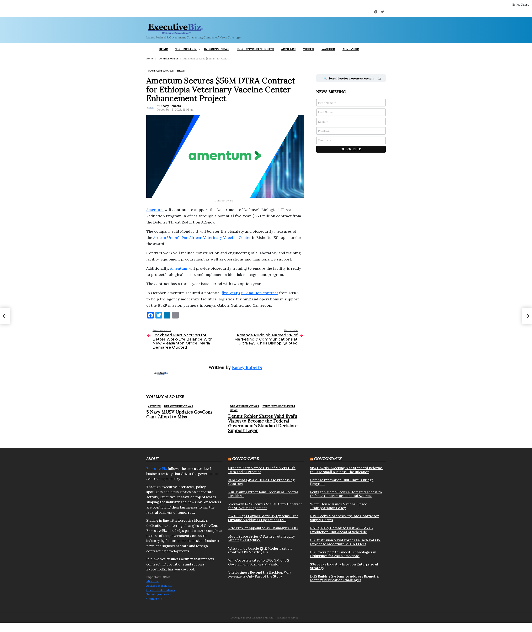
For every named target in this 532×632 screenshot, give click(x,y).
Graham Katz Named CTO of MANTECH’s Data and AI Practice (262, 470)
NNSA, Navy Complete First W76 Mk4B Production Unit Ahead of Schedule (341, 530)
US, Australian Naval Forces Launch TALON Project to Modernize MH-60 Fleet (345, 542)
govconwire (245, 458)
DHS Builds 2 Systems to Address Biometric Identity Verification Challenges (345, 578)
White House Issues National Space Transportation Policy (338, 506)
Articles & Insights (159, 586)
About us (152, 581)
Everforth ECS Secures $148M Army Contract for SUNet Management (265, 506)
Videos (308, 49)
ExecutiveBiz (156, 469)
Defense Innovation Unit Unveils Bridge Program (341, 482)
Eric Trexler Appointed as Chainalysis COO (263, 528)
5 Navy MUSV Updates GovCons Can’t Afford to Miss (179, 414)
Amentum (178, 268)
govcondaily (328, 458)
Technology (186, 49)
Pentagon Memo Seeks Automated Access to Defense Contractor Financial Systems (346, 494)
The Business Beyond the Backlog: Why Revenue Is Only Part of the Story (259, 574)
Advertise (350, 49)
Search (379, 79)
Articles (288, 49)
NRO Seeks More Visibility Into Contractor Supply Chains (344, 518)
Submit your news (158, 594)
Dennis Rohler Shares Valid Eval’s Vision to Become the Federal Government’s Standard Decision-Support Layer (263, 423)
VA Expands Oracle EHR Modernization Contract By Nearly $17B (260, 550)
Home (163, 49)
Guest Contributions (160, 590)
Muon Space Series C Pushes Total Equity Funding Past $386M (261, 538)
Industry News (216, 49)
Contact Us (154, 599)
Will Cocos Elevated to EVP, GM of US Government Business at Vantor (258, 562)
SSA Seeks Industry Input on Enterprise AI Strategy (344, 566)
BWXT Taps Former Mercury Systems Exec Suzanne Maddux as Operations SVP (263, 518)
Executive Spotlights (255, 49)
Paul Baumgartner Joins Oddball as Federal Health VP (263, 494)
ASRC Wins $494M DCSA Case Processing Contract (261, 482)
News (234, 410)
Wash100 (328, 49)
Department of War (178, 406)
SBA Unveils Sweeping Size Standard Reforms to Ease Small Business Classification (346, 470)
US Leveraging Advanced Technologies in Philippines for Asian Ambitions (343, 554)
